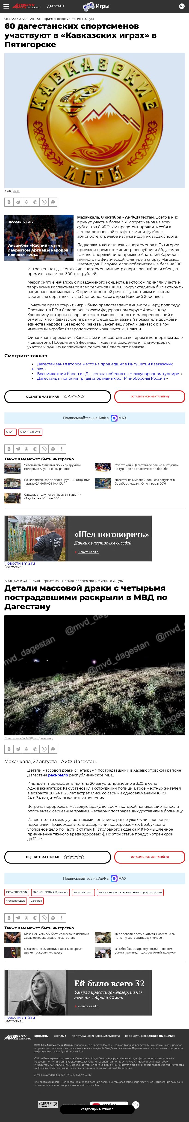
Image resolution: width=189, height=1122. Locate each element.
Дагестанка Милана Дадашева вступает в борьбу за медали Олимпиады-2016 (145, 481)
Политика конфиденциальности (96, 1036)
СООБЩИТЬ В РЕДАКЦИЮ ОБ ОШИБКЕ (150, 1036)
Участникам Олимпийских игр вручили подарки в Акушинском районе (52, 467)
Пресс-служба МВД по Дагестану (28, 738)
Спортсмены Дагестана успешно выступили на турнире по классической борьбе (147, 467)
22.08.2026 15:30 (15, 581)
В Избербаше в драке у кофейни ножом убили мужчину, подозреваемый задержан (146, 950)
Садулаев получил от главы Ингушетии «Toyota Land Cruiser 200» (52, 496)
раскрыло (58, 775)
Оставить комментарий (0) (150, 396)
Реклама (60, 1036)
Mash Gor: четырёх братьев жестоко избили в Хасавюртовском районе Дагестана (56, 935)
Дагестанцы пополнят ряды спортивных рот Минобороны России (101, 378)
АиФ (16, 191)
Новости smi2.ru (19, 563)
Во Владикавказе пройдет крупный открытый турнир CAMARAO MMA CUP (57, 481)
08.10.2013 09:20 (15, 19)
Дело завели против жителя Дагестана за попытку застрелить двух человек (145, 935)
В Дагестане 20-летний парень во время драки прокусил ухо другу (53, 950)
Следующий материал (97, 1109)
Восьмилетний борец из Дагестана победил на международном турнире (108, 374)
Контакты (41, 1036)
